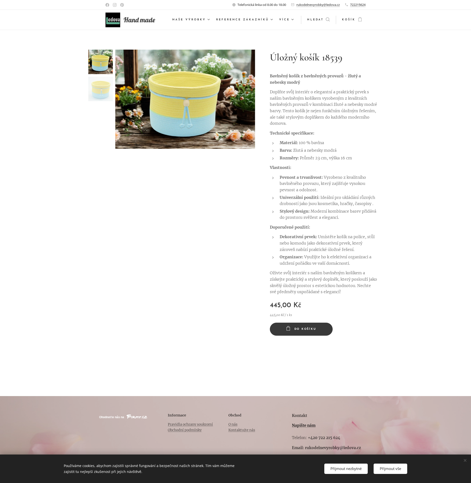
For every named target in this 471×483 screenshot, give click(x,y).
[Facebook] (107, 5)
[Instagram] (115, 5)
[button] (318, 20)
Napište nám (303, 425)
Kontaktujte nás (241, 430)
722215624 (358, 4)
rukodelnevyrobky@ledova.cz (318, 4)
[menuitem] (191, 20)
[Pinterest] (122, 5)
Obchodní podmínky (185, 430)
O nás (232, 424)
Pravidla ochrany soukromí (190, 424)
